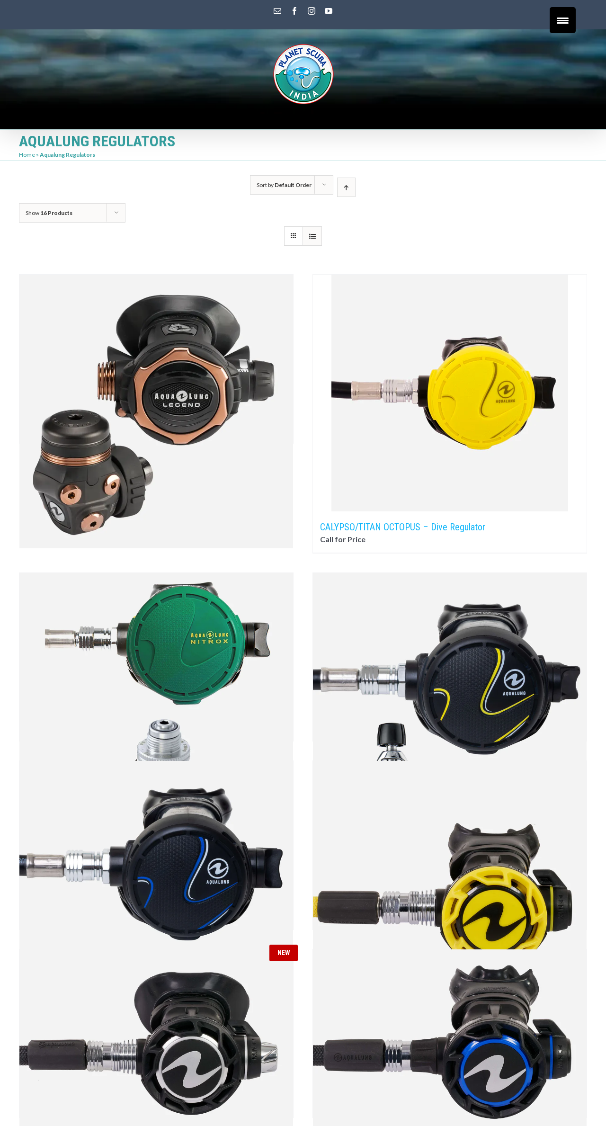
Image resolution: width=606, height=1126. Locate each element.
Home (27, 154)
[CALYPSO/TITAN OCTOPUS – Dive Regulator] (450, 393)
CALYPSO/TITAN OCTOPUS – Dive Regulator (402, 527)
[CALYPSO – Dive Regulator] (450, 636)
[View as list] (312, 236)
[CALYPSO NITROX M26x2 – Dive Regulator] (156, 636)
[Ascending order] (346, 187)
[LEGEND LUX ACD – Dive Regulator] (156, 338)
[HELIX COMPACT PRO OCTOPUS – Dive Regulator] (450, 824)
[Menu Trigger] (563, 20)
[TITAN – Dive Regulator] (156, 824)
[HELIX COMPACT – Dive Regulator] (450, 1012)
